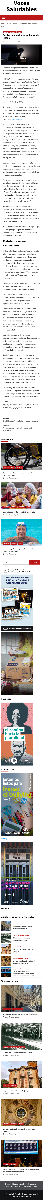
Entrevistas (27, 1187)
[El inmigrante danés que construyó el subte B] (6, 937)
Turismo (26, 958)
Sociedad (19, 467)
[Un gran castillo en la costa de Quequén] (6, 949)
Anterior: (21, 419)
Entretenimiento (24, 924)
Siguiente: (18, 428)
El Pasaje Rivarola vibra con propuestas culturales (22, 927)
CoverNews (16, 1196)
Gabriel (6, 1017)
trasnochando (16, 119)
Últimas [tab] (7, 917)
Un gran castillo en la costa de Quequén (16, 1091)
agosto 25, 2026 (14, 478)
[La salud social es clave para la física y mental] (21, 495)
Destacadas (16, 924)
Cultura (15, 935)
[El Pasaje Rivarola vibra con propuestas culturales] (6, 926)
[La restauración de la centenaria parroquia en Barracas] (6, 961)
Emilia (6, 42)
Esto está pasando (18, 1184)
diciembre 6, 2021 (15, 42)
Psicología (21, 507)
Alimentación (31, 1184)
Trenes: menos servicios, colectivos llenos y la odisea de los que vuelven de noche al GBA (24, 973)
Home (7, 1184)
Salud (19, 32)
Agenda (6, 32)
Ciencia (18, 1187)
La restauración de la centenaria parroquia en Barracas (24, 962)
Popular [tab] (17, 917)
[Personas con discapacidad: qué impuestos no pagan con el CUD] (21, 456)
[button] (3, 17)
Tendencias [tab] (28, 917)
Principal (6, 467)
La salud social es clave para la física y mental (19, 512)
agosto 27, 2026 (15, 1017)
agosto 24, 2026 (14, 554)
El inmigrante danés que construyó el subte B (21, 939)
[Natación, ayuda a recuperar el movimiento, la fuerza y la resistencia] (21, 532)
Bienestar (13, 32)
